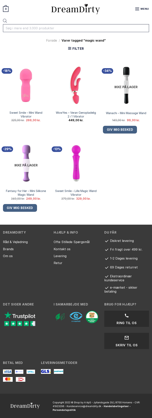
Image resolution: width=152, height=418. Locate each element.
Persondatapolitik (64, 409)
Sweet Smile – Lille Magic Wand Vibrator (76, 192)
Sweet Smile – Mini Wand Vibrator (26, 114)
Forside (51, 40)
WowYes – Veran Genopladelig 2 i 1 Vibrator (76, 114)
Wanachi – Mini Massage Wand (126, 113)
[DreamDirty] (76, 9)
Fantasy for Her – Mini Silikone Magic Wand (26, 192)
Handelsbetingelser (116, 406)
